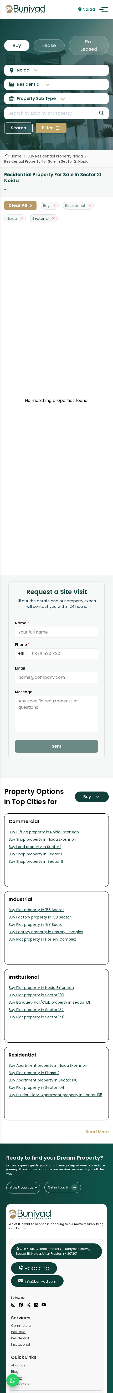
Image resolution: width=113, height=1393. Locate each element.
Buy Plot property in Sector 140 (36, 1017)
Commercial (21, 1325)
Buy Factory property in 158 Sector (40, 917)
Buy (17, 45)
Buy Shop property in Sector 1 (35, 854)
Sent (56, 746)
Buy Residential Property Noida (55, 156)
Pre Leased (88, 45)
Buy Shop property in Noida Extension (42, 839)
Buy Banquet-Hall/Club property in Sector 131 (49, 1002)
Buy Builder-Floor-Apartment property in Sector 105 (55, 1095)
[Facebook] (21, 1305)
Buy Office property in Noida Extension (44, 832)
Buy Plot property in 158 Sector (36, 924)
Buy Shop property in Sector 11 (36, 861)
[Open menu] (103, 9)
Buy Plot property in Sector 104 (36, 1087)
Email (20, 668)
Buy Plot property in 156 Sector (36, 909)
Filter (47, 128)
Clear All (20, 205)
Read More (97, 1132)
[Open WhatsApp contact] (12, 1380)
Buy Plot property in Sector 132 (36, 1009)
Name (22, 623)
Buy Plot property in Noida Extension (41, 987)
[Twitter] (28, 1305)
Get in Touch (58, 1187)
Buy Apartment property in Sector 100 (43, 1080)
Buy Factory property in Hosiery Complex (46, 932)
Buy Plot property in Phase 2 (34, 1072)
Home (16, 156)
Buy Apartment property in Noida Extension (48, 1065)
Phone (22, 644)
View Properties (23, 1187)
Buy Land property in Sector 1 (35, 846)
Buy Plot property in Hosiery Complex (42, 939)
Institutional (20, 1344)
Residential (20, 1338)
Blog (14, 1371)
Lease (49, 45)
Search (18, 128)
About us (18, 1365)
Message (23, 692)
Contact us (20, 1384)
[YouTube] (44, 1305)
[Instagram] (13, 1305)
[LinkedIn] (36, 1305)
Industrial (18, 1332)
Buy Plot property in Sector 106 (36, 995)
